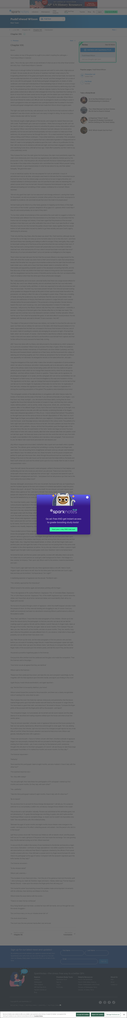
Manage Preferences (113, 1014)
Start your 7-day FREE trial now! (63, 529)
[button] (87, 497)
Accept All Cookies (83, 1014)
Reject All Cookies (97, 1014)
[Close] (124, 1015)
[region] (63, 1014)
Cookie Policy (38, 1016)
